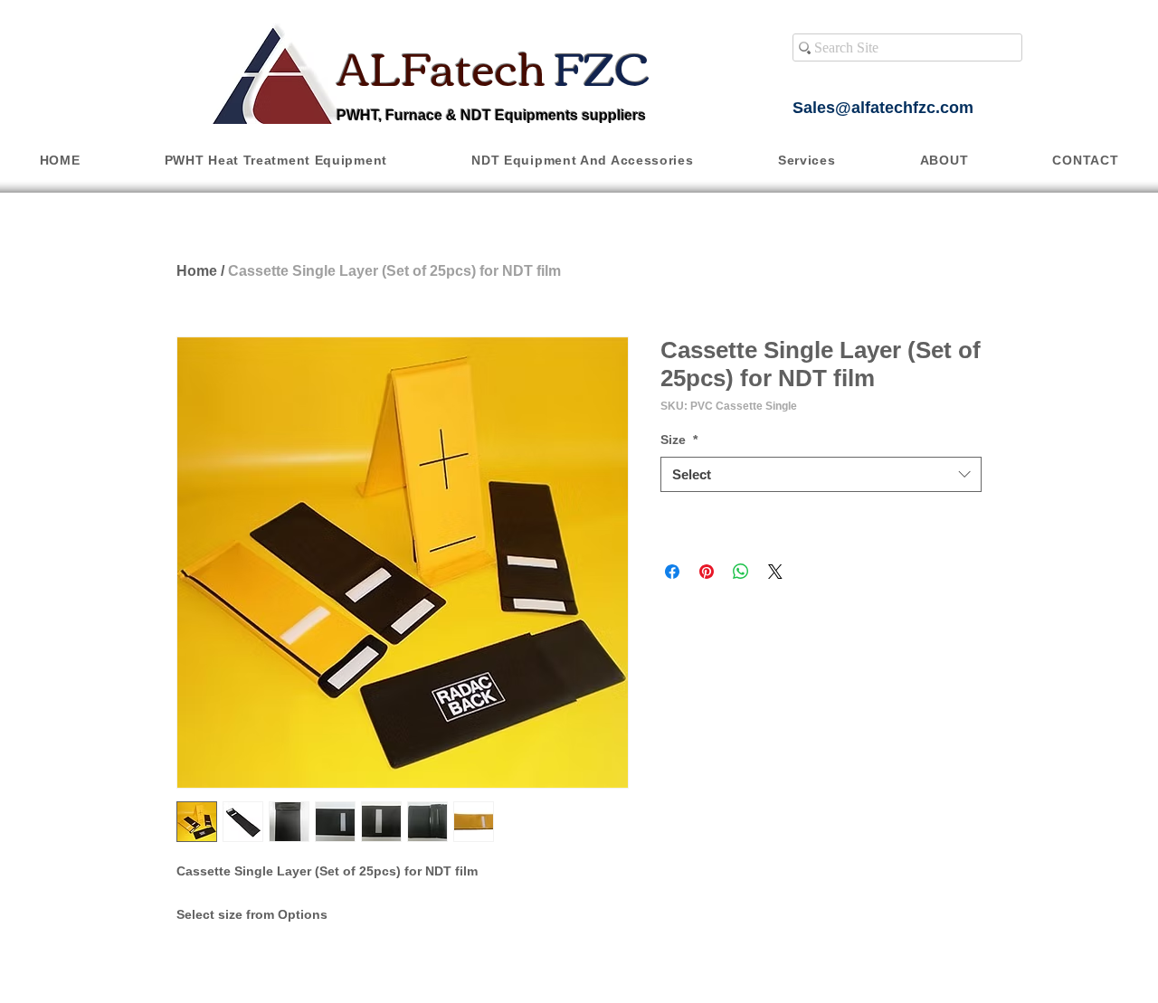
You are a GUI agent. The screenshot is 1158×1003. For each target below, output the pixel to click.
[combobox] (821, 474)
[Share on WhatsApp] (741, 571)
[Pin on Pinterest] (706, 571)
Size (679, 439)
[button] (276, 160)
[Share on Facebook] (672, 571)
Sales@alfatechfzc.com (883, 108)
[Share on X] (775, 571)
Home (196, 271)
